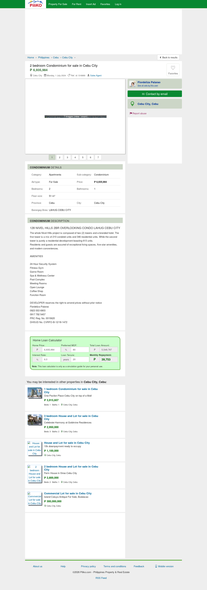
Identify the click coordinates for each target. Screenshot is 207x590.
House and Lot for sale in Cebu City (67, 443)
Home (30, 57)
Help (63, 566)
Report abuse (139, 113)
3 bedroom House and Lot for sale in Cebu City (71, 417)
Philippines (43, 57)
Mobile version (165, 566)
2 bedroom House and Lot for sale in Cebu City (71, 468)
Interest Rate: (39, 354)
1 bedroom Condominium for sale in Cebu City (71, 390)
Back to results (169, 57)
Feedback (139, 566)
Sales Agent (96, 75)
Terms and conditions (115, 566)
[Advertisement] (103, 31)
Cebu (56, 57)
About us (37, 566)
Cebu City (67, 57)
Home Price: (38, 345)
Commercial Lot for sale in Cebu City (68, 493)
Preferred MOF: (69, 345)
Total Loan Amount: (99, 345)
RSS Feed (101, 577)
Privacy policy (88, 566)
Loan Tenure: (68, 354)
